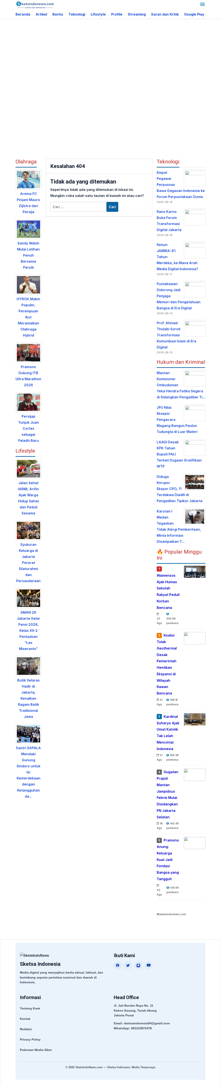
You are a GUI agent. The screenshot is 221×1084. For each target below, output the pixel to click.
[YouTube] (149, 965)
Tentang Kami (30, 1008)
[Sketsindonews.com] (35, 4)
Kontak (25, 1018)
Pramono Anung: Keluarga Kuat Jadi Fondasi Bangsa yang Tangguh (168, 859)
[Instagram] (138, 965)
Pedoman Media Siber (36, 1050)
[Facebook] (118, 965)
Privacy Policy (30, 1039)
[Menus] (202, 5)
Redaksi (26, 1029)
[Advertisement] (118, 53)
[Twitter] (128, 965)
